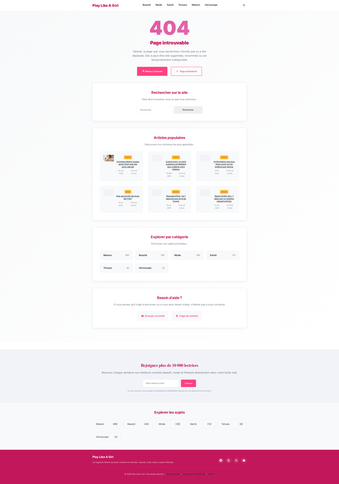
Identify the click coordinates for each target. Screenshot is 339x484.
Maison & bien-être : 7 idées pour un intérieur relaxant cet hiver (224, 198)
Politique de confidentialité (193, 474)
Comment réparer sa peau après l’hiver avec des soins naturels (128, 164)
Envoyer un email (155, 316)
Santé (170, 4)
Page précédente (188, 71)
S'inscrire (188, 383)
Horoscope (211, 4)
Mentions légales (173, 474)
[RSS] (236, 460)
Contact (211, 474)
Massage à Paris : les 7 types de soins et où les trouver (176, 198)
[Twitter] (228, 460)
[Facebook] (221, 460)
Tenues (182, 4)
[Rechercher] (244, 5)
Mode (159, 4)
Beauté (147, 4)
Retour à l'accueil (153, 71)
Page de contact (188, 316)
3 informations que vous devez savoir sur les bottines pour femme (224, 164)
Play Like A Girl (105, 5)
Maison (196, 4)
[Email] (244, 460)
